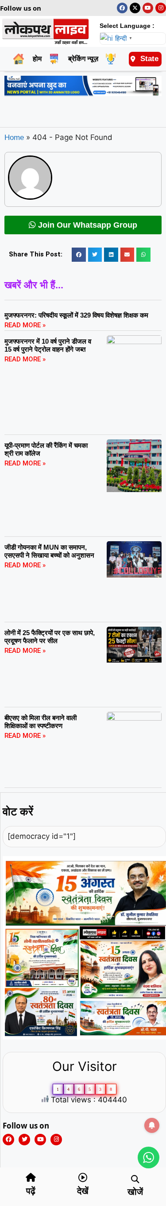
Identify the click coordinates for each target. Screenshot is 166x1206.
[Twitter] (24, 1139)
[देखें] (82, 1177)
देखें (83, 1191)
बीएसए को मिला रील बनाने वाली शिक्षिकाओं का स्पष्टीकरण (40, 721)
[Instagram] (160, 8)
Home (14, 137)
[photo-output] (84, 1037)
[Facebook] (122, 8)
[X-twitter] (135, 8)
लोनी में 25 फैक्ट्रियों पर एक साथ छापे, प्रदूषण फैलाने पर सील (49, 636)
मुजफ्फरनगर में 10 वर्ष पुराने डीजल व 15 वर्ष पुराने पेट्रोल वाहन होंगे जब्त (47, 345)
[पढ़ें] (30, 1177)
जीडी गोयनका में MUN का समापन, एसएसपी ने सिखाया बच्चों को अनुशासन (49, 551)
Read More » (25, 325)
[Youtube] (148, 8)
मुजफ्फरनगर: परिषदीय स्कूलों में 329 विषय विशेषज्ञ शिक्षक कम (76, 315)
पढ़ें (30, 1191)
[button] (79, 255)
